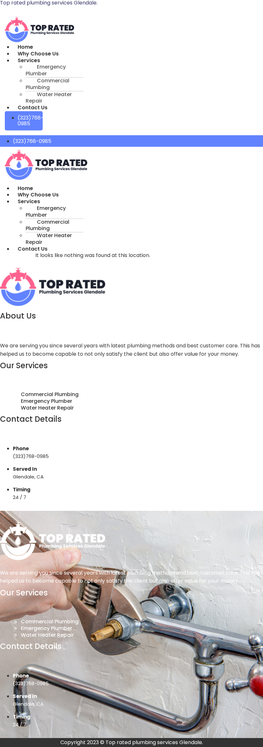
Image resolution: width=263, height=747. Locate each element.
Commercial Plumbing (47, 84)
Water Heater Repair (49, 98)
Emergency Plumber (46, 70)
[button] (74, 60)
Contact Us (32, 107)
